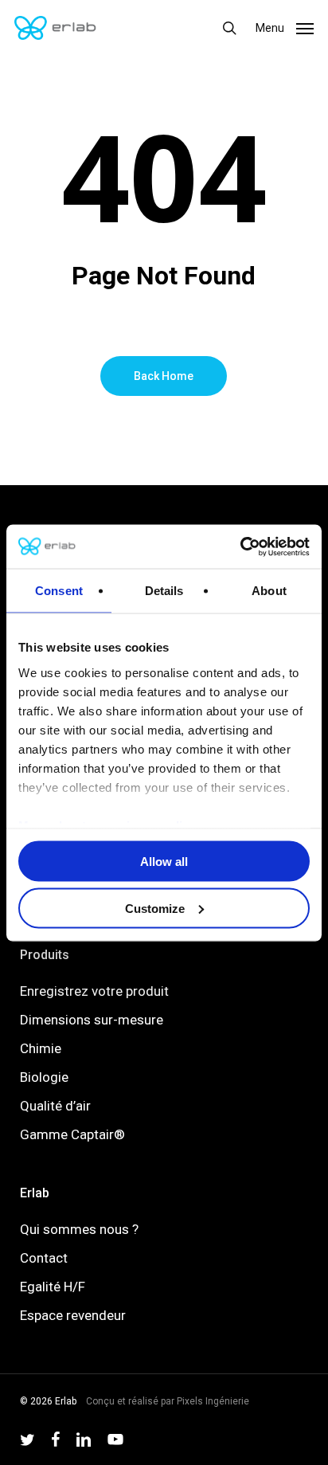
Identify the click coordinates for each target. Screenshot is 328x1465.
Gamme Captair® (72, 1134)
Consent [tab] (59, 590)
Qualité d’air (55, 1106)
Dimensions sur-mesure (91, 1020)
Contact (44, 1258)
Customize (155, 908)
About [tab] (269, 590)
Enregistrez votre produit (94, 991)
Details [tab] (164, 590)
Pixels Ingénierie (213, 1401)
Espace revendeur (73, 1315)
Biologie (44, 1077)
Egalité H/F (52, 1287)
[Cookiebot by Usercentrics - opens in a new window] (240, 546)
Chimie (40, 1048)
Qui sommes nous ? (79, 1229)
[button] (285, 26)
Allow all (164, 861)
